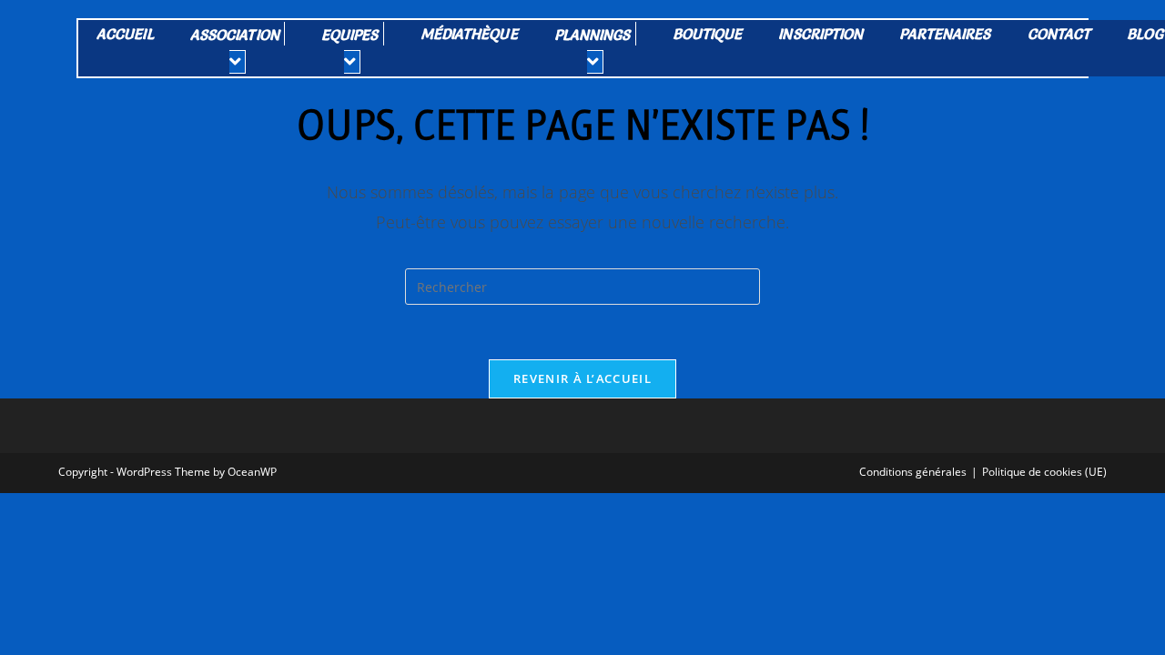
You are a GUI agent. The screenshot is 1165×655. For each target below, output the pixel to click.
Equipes (350, 34)
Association (234, 34)
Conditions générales (913, 471)
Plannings (592, 34)
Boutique (708, 34)
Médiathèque (469, 34)
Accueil (125, 34)
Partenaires (944, 34)
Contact (1059, 34)
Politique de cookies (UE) (1044, 471)
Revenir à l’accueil (582, 378)
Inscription (820, 34)
